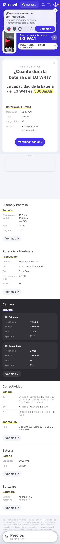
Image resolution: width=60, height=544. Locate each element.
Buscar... (31, 4)
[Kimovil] (9, 4)
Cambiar (45, 28)
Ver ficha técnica (29, 141)
